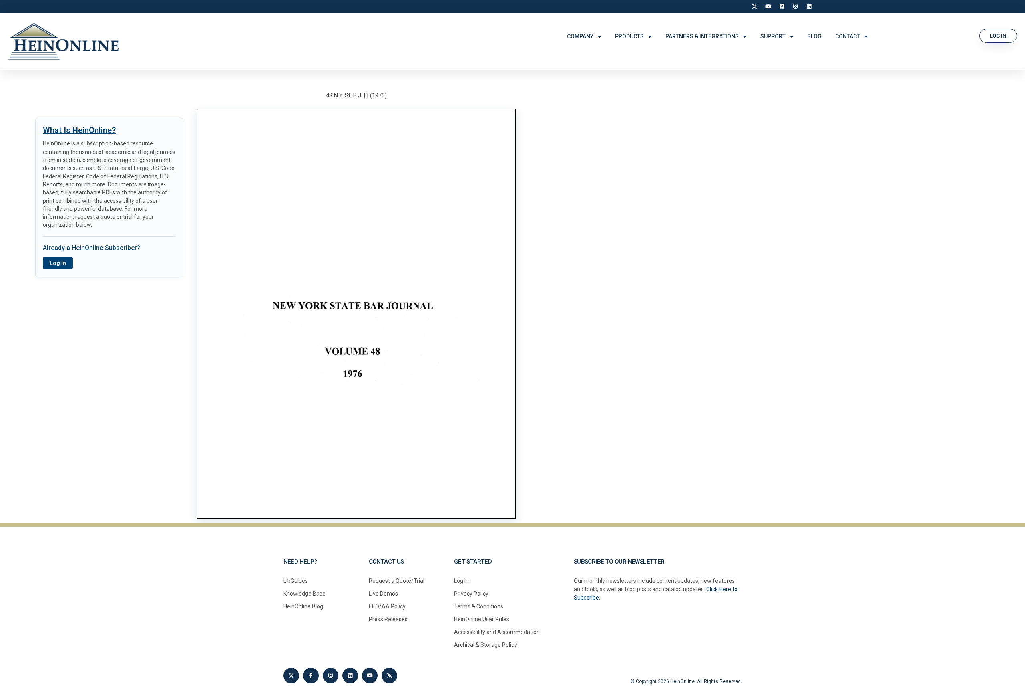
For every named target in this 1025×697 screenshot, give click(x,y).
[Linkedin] (350, 675)
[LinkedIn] (809, 6)
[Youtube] (370, 675)
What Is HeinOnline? (79, 130)
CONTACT (847, 36)
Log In (58, 263)
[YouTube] (768, 6)
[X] (754, 6)
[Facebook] (782, 6)
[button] (998, 36)
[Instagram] (795, 6)
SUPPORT (773, 36)
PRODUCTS (629, 36)
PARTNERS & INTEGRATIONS (702, 36)
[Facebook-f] (311, 675)
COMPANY (580, 36)
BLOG (814, 36)
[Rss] (389, 675)
